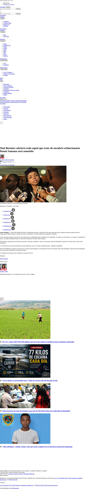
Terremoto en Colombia (8, 4)
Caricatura (6, 91)
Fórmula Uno (6, 45)
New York (6, 36)
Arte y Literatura (7, 72)
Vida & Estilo (3, 67)
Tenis (4, 54)
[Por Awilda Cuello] (2, 158)
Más (1, 79)
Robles (5, 94)
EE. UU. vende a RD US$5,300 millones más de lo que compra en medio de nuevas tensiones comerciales (38, 342)
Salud (1, 78)
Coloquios (6, 88)
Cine (4, 63)
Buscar (18, 9)
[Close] (0, 12)
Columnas (6, 21)
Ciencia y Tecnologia (9, 73)
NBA (4, 51)
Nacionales (3, 15)
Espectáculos (3, 58)
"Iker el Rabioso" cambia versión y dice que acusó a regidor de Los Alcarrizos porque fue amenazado (37, 447)
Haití (4, 35)
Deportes (2, 39)
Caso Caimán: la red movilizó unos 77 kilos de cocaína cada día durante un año (30, 380)
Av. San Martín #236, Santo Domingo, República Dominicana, (16, 485)
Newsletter (3, 97)
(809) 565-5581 (13, 479)
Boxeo (5, 44)
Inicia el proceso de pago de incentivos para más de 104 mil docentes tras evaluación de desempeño (36, 411)
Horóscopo (6, 84)
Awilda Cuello (4, 160)
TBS (4, 53)
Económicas (3, 29)
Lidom (5, 48)
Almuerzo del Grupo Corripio (11, 90)
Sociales (5, 75)
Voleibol (5, 56)
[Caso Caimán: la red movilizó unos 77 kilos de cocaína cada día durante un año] (43, 361)
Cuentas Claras (7, 23)
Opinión (2, 17)
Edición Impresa (7, 93)
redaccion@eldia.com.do (51, 485)
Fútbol (5, 47)
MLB (4, 50)
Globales (2, 30)
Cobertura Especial (8, 87)
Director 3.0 (6, 24)
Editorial (5, 26)
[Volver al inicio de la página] (1, 122)
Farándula (6, 65)
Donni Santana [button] (4, 258)
